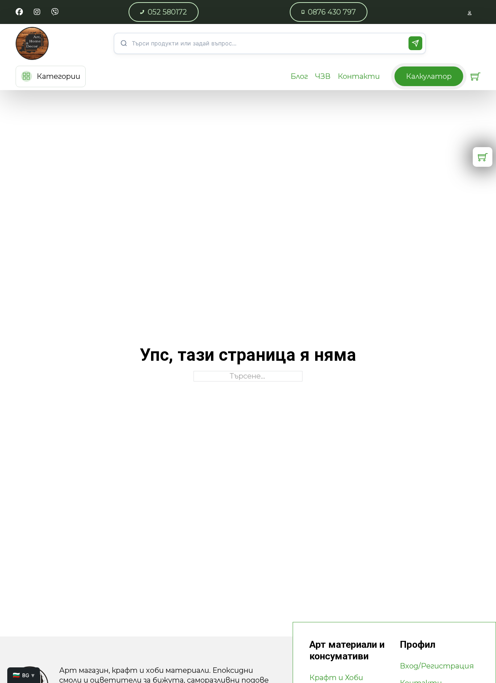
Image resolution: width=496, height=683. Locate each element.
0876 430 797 (332, 12)
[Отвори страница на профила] (470, 12)
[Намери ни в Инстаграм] (37, 12)
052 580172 (167, 12)
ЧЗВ (322, 76)
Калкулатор (429, 76)
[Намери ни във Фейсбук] (19, 12)
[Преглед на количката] (475, 76)
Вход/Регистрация (437, 666)
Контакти (359, 76)
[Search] (415, 43)
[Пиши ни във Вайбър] (54, 12)
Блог (299, 76)
